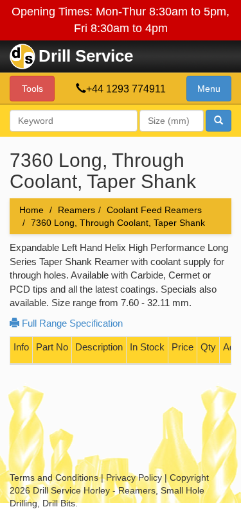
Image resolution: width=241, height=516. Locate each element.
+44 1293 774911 (126, 88)
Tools (32, 88)
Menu (208, 88)
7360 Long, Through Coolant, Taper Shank (118, 223)
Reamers (76, 210)
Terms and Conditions (54, 477)
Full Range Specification (71, 323)
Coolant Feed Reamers (154, 210)
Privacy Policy (134, 477)
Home (31, 210)
